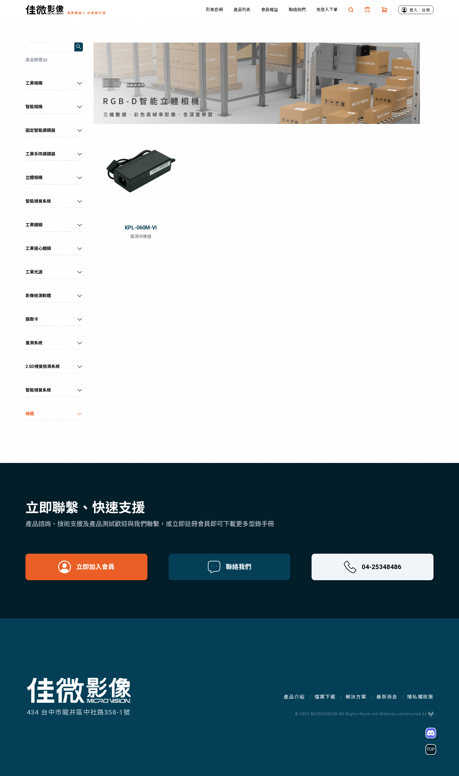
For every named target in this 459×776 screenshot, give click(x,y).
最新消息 (386, 697)
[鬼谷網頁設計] (431, 714)
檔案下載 (324, 697)
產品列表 (241, 9)
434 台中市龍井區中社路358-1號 (79, 712)
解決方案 (356, 697)
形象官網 (214, 9)
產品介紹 (294, 697)
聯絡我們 (297, 9)
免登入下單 (327, 9)
